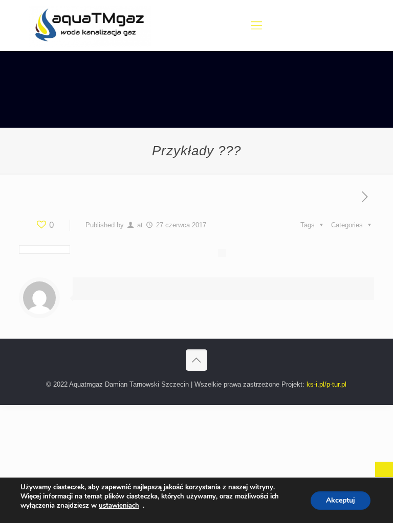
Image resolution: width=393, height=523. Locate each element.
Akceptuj (340, 500)
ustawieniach (119, 505)
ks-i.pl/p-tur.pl (326, 384)
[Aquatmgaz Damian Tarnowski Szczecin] (90, 25)
